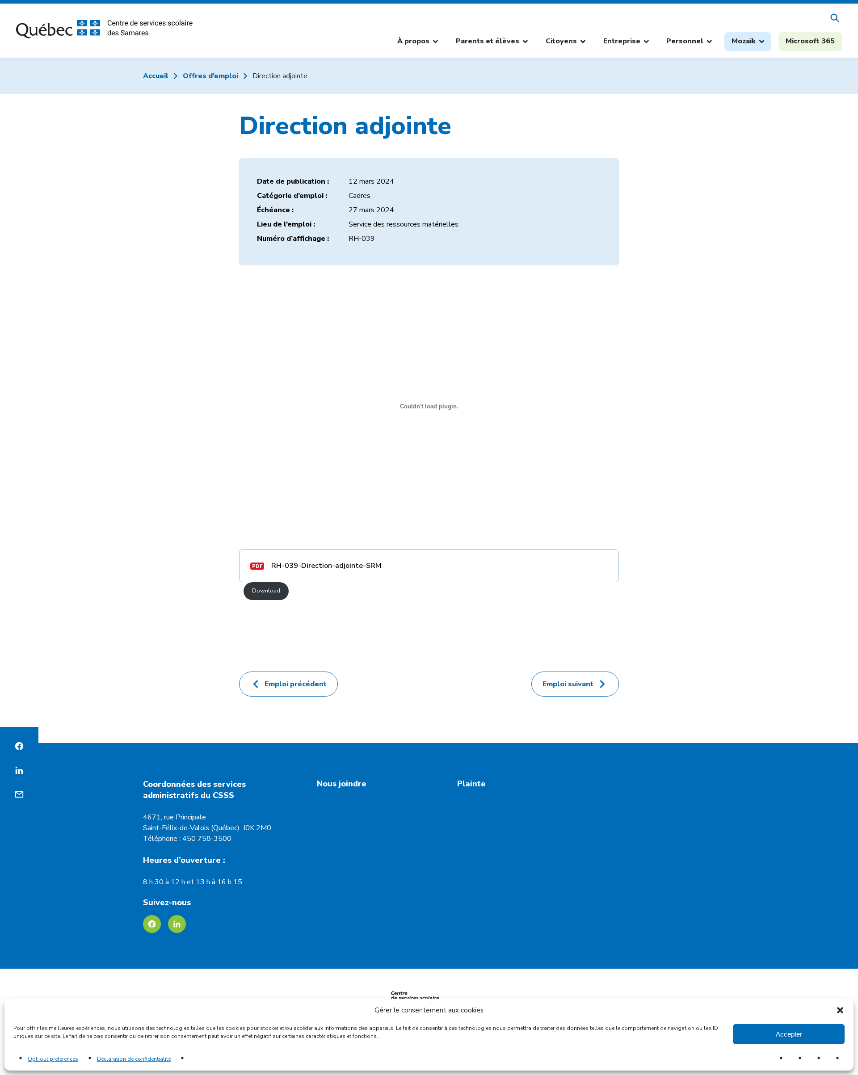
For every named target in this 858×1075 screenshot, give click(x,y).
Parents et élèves (492, 42)
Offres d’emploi (210, 76)
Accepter (789, 1034)
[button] (840, 1010)
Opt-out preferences (53, 1058)
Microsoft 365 (810, 41)
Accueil (155, 76)
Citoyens (565, 42)
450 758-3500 (206, 839)
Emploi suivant (568, 684)
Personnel (689, 42)
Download (266, 591)
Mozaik (751, 43)
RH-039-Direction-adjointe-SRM (326, 566)
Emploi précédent (296, 684)
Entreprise (626, 42)
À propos (417, 42)
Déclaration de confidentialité (134, 1058)
